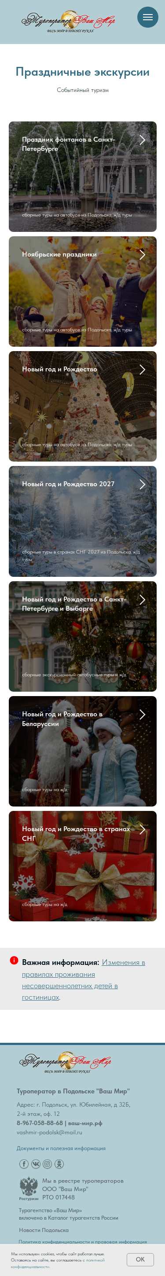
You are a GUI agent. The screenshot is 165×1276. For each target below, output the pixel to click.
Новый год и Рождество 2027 (68, 484)
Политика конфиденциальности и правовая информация (82, 1242)
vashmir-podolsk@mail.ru (49, 1132)
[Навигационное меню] (148, 17)
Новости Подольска (44, 1230)
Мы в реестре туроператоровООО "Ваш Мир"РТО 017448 (83, 1189)
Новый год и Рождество (59, 369)
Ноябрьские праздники (59, 254)
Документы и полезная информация (61, 1148)
